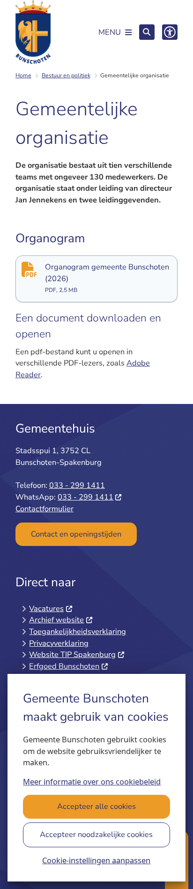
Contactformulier (44, 508)
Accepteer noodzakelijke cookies (96, 834)
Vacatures (46, 608)
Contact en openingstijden (76, 534)
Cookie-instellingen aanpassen (96, 860)
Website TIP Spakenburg (72, 654)
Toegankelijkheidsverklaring (77, 631)
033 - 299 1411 (77, 485)
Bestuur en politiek (66, 75)
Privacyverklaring (59, 643)
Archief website (56, 619)
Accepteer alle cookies (96, 806)
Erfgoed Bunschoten (64, 666)
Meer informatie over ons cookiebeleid (92, 781)
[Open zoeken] (147, 32)
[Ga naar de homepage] (33, 32)
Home (23, 75)
